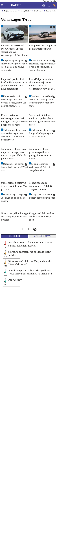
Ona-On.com (38, 11)
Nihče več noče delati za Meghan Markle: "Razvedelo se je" (30, 263)
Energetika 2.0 (25, 11)
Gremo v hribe (51, 11)
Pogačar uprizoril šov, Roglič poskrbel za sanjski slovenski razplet (30, 244)
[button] (2, 5)
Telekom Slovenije (49, 1)
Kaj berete (14, 236)
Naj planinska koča (10, 11)
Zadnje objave (42, 236)
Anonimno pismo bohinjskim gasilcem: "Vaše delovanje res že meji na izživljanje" (30, 272)
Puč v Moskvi (15, 279)
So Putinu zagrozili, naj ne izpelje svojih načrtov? (29, 253)
